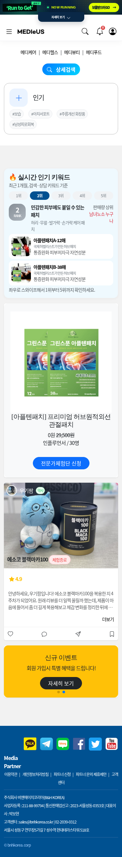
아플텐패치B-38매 (50, 267)
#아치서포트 (40, 114)
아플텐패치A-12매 (49, 240)
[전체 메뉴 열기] (9, 31)
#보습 (16, 114)
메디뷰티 (72, 52)
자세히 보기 (61, 683)
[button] (85, 31)
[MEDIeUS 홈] (31, 31)
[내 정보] (112, 31)
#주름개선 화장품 (72, 114)
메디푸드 (94, 52)
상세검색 (65, 69)
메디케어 (28, 52)
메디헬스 (50, 52)
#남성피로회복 (23, 124)
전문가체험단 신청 (61, 463)
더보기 (108, 619)
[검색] (85, 31)
